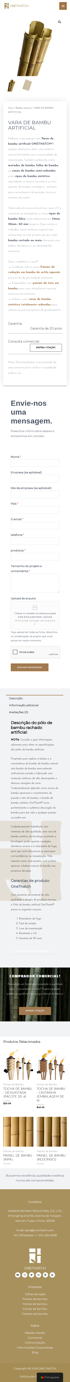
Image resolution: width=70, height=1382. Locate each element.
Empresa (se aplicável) (26, 472)
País (14, 503)
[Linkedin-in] (38, 1275)
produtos (18, 550)
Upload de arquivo (23, 598)
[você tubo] (18, 1275)
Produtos (35, 1287)
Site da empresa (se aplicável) (31, 488)
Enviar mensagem (29, 667)
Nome (16, 456)
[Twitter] (31, 1275)
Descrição (16, 698)
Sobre (35, 1325)
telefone (17, 534)
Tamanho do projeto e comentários (26, 568)
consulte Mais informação (32, 951)
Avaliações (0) (18, 712)
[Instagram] (24, 1275)
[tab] (34, 698)
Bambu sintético (24, 108)
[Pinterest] (45, 1275)
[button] (46, 348)
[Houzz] (52, 1275)
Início (11, 108)
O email (17, 519)
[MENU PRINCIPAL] (63, 6)
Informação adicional (24, 705)
